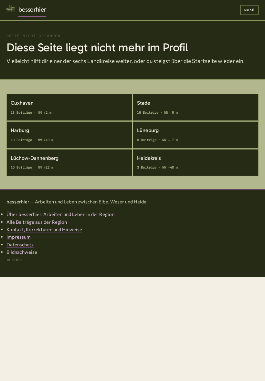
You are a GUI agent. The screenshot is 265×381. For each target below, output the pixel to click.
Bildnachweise (21, 252)
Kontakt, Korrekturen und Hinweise (44, 229)
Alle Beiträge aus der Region (36, 222)
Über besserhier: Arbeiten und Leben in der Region (60, 214)
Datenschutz (20, 244)
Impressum (18, 237)
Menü (249, 10)
